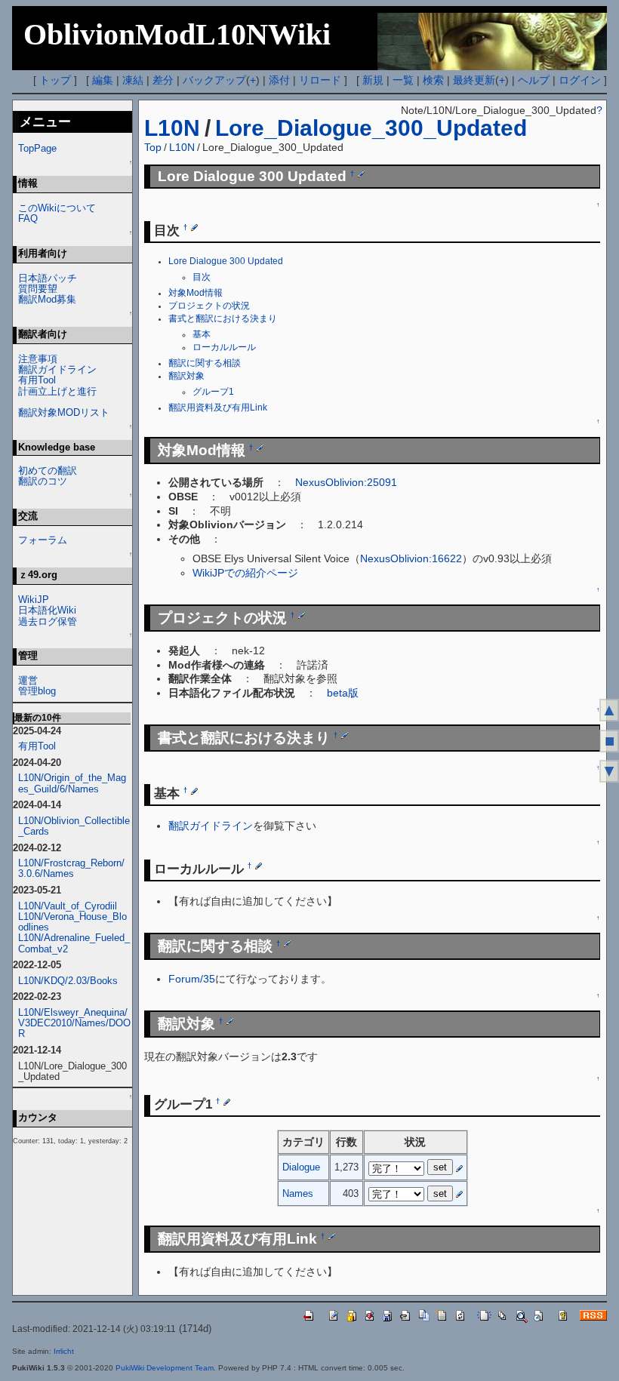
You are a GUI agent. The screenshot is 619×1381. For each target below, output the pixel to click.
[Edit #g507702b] (331, 1236)
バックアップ (214, 80)
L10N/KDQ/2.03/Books (68, 980)
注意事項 (37, 358)
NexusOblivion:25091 (346, 482)
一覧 (403, 80)
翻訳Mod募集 (47, 299)
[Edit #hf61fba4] (194, 790)
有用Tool (37, 380)
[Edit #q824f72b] (194, 227)
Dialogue (301, 1167)
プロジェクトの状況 (209, 305)
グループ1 (213, 391)
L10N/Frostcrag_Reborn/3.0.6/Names (71, 868)
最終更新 (474, 80)
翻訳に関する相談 (204, 363)
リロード (320, 80)
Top (153, 147)
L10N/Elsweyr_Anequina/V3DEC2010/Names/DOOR (74, 1023)
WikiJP (33, 599)
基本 (201, 334)
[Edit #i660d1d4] (258, 865)
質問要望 (37, 288)
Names (297, 1193)
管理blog (37, 691)
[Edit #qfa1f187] (226, 1101)
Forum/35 (191, 979)
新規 (372, 80)
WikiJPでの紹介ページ (245, 573)
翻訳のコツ (42, 481)
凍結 (132, 80)
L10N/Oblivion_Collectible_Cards (74, 826)
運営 (28, 680)
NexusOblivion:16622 (411, 558)
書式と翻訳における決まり (222, 318)
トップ (55, 80)
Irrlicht (64, 1351)
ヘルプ (534, 80)
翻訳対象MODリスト (63, 412)
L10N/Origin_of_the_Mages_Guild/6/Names (72, 783)
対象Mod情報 (195, 292)
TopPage (37, 148)
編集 (102, 80)
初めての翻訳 (47, 470)
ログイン (580, 80)
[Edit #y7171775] (260, 447)
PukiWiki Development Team (164, 1368)
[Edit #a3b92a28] (344, 735)
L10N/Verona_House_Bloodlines (72, 922)
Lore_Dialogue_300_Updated (371, 127)
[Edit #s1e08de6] (229, 1021)
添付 (279, 80)
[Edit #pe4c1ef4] (301, 615)
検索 (433, 80)
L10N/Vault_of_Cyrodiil (67, 906)
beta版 (343, 693)
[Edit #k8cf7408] (361, 173)
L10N (172, 127)
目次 (201, 276)
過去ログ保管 (47, 621)
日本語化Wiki (47, 610)
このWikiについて (57, 208)
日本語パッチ (47, 278)
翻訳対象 (186, 375)
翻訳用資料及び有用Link (217, 407)
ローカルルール (224, 347)
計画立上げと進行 (57, 391)
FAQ (28, 218)
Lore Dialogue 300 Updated (225, 261)
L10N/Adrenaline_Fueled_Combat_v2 (74, 943)
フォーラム (42, 540)
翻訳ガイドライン (210, 826)
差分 (163, 80)
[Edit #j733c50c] (287, 943)
